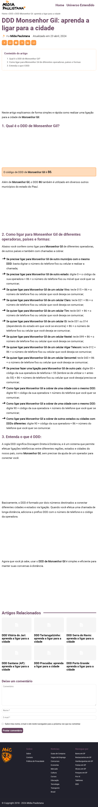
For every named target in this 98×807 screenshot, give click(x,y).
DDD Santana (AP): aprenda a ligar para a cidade (15, 666)
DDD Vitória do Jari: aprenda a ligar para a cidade (15, 638)
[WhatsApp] (10, 42)
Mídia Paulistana (20, 36)
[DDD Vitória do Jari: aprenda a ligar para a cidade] (17, 624)
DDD (11, 13)
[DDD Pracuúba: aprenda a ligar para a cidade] (49, 652)
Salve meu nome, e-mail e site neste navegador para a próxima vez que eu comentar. (43, 723)
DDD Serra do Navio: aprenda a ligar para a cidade (80, 638)
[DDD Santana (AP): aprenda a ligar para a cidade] (17, 652)
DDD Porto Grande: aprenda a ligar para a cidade (80, 666)
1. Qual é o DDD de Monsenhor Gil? (23, 58)
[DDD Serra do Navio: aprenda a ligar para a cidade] (81, 624)
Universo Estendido (80, 5)
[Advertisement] (49, 91)
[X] (21, 42)
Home (60, 5)
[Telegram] (16, 42)
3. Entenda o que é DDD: (18, 65)
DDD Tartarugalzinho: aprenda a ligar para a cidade (47, 638)
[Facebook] (4, 42)
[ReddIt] (33, 42)
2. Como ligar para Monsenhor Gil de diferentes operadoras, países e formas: (44, 62)
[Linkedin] (27, 42)
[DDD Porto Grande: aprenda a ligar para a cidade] (81, 652)
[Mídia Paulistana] (4, 36)
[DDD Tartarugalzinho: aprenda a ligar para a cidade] (49, 624)
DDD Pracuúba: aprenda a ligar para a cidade (49, 664)
